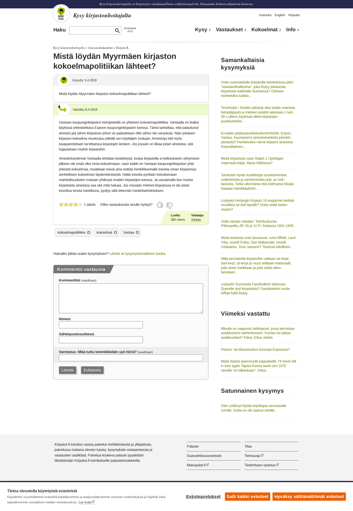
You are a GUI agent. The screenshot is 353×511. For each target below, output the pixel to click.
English (280, 15)
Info (291, 29)
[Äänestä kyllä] (160, 204)
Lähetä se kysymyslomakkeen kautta (137, 253)
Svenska (265, 15)
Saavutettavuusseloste (204, 456)
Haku (59, 30)
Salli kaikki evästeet (247, 496)
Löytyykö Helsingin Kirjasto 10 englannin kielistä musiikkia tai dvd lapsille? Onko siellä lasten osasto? (257, 204)
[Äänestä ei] (169, 206)
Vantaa (196, 219)
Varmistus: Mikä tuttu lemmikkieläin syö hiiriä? (98, 352)
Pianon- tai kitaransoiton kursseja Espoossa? (255, 349)
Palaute (193, 446)
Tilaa (248, 446)
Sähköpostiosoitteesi (76, 334)
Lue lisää (85, 502)
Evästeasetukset (203, 496)
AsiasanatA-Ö (130, 30)
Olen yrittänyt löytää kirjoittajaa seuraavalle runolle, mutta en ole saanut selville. (253, 408)
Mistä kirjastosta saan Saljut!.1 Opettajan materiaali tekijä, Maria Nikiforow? (252, 160)
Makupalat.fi (196, 465)
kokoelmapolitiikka (71, 232)
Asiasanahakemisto (100, 47)
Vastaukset (229, 29)
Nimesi (64, 319)
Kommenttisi (69, 280)
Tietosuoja (252, 456)
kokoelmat (104, 232)
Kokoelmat (264, 29)
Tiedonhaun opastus (259, 465)
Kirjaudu (294, 15)
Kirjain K (122, 47)
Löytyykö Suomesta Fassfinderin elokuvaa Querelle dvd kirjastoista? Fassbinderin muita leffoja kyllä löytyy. (255, 288)
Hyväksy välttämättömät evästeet (309, 496)
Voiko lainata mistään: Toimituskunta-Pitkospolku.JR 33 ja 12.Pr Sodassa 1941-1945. (257, 223)
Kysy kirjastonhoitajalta (69, 47)
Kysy (201, 29)
